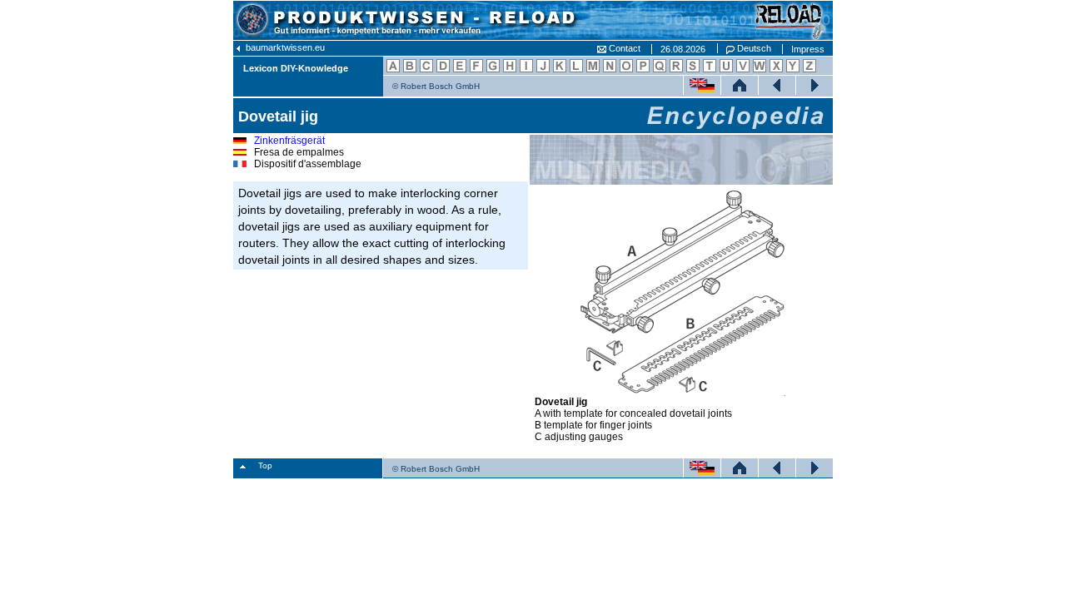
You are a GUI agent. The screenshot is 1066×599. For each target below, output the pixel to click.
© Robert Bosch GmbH (436, 86)
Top (265, 465)
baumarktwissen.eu (284, 47)
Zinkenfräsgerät (289, 140)
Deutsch (753, 48)
